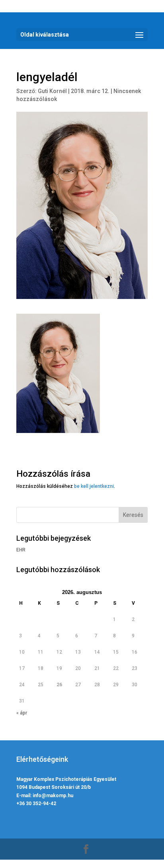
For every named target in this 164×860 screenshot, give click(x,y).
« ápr (21, 713)
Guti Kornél (52, 91)
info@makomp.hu (53, 795)
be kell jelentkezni (94, 486)
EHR (20, 550)
